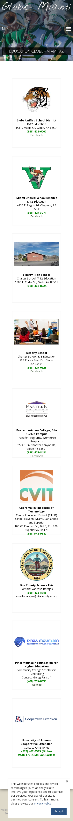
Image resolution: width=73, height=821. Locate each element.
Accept (59, 811)
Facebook (36, 135)
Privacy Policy (42, 803)
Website (37, 685)
